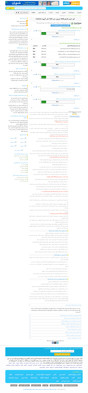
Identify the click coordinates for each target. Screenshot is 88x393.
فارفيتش (48, 365)
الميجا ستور (69, 15)
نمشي (41, 362)
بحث (10, 8)
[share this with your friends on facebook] (53, 343)
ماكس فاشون (79, 365)
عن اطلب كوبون (42, 12)
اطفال (10, 374)
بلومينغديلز (8, 365)
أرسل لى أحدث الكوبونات (62, 354)
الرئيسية (79, 12)
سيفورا (10, 362)
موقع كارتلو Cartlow (74, 116)
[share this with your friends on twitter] (55, 343)
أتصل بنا (45, 385)
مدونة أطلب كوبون (24, 385)
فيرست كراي (32, 362)
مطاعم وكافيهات (64, 377)
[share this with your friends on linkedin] (57, 343)
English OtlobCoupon (71, 385)
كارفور (25, 365)
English (33, 12)
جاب (54, 365)
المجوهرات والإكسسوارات (43, 374)
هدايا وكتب (54, 377)
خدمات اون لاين (65, 381)
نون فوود (80, 367)
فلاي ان (39, 365)
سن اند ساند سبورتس (70, 365)
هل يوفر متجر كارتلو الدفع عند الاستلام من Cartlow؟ (71, 323)
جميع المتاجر (71, 12)
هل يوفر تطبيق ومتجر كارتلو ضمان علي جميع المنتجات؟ (70, 315)
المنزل (79, 377)
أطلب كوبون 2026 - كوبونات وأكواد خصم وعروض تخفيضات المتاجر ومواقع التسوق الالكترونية (39, 389)
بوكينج (21, 362)
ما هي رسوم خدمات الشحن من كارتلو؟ (73, 335)
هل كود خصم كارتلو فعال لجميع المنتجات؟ (73, 305)
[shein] (32, 3)
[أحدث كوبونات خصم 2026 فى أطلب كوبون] (71, 3)
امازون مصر (26, 362)
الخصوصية (13, 385)
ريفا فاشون (17, 365)
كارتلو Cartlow (55, 36)
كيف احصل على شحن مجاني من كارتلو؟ (73, 332)
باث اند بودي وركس (73, 367)
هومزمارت (29, 365)
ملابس (55, 374)
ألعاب (72, 377)
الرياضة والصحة (19, 374)
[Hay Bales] (23, 138)
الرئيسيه (79, 15)
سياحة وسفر (24, 377)
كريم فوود (51, 367)
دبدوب (64, 365)
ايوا (51, 365)
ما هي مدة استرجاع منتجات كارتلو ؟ (74, 329)
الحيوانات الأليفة (44, 377)
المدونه (57, 12)
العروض (64, 12)
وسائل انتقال (34, 377)
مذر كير (37, 362)
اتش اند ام (35, 365)
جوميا (22, 365)
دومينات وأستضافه (14, 377)
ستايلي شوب (42, 367)
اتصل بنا (51, 12)
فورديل (12, 365)
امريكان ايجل (66, 367)
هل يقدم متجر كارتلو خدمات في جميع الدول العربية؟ (71, 321)
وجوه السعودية (59, 365)
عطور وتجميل (29, 374)
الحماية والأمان (77, 381)
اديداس (47, 367)
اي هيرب (17, 362)
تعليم (57, 381)
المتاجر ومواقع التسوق (74, 374)
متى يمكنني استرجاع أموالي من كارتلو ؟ (73, 326)
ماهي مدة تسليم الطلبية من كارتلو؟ (74, 338)
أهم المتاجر (75, 15)
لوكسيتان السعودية (58, 367)
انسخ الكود (44, 33)
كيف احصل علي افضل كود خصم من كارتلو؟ (72, 318)
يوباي (13, 362)
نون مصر (44, 365)
